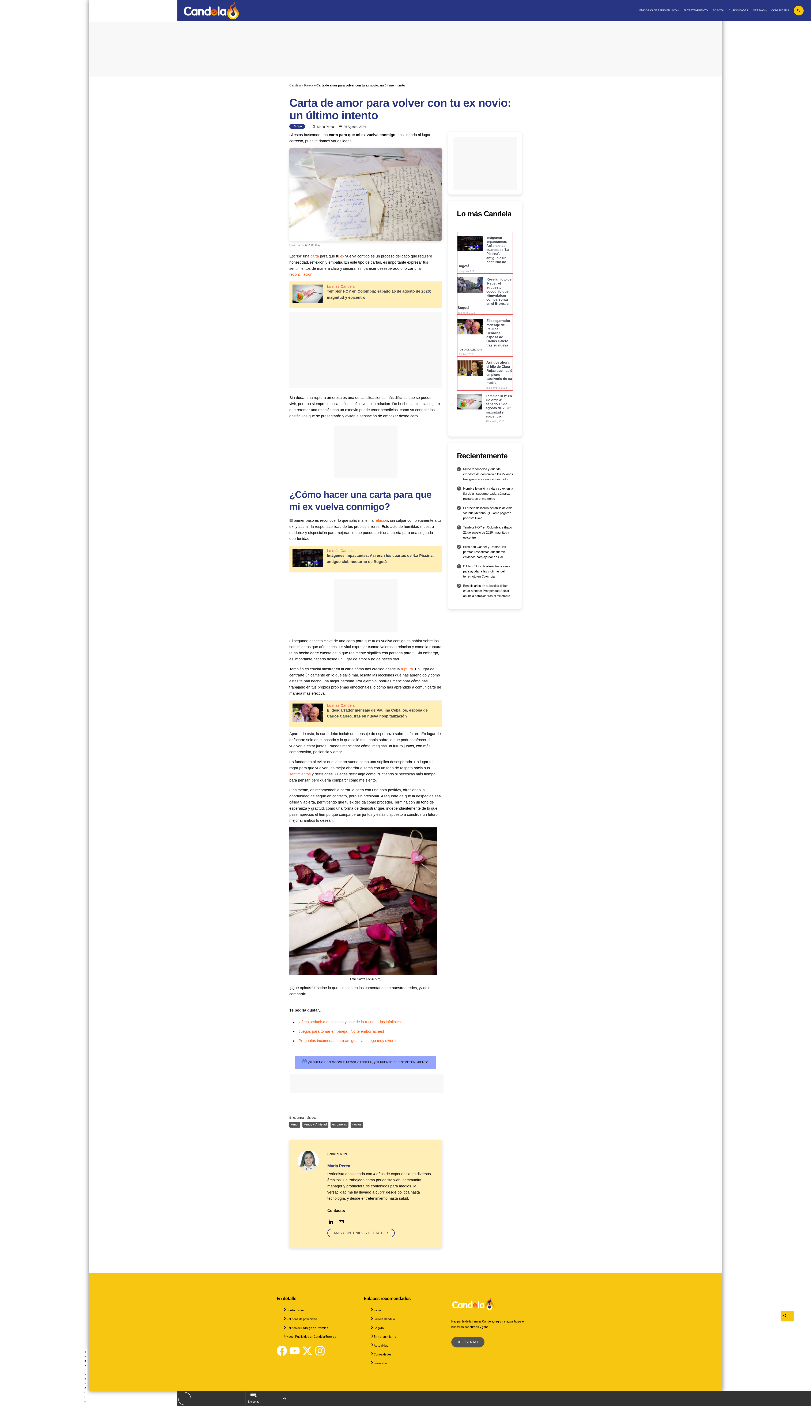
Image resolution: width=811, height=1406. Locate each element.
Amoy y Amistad (315, 1124)
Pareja (308, 85)
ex (342, 256)
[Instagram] (320, 1351)
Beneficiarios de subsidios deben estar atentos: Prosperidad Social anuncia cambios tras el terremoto (486, 591)
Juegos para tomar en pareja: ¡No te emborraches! (341, 1031)
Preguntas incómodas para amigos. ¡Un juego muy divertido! (350, 1041)
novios (356, 1124)
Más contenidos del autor (361, 1233)
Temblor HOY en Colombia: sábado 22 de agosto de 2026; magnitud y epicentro (487, 532)
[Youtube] (294, 1351)
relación (381, 520)
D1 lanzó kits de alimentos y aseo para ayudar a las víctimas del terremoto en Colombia (486, 571)
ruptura (406, 669)
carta (314, 256)
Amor (295, 1124)
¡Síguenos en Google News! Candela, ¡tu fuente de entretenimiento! (368, 1062)
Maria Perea (325, 127)
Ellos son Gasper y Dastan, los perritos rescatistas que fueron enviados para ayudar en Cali (484, 552)
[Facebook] (282, 1351)
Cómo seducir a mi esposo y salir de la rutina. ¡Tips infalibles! (350, 1022)
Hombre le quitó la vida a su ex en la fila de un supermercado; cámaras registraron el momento (488, 493)
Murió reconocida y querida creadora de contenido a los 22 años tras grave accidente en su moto (488, 474)
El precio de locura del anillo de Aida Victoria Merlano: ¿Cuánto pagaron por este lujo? (487, 513)
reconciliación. (301, 274)
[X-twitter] (307, 1351)
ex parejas (339, 1124)
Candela (295, 85)
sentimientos (300, 774)
